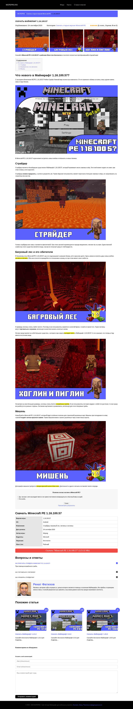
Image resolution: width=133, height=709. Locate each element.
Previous (113, 602)
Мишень (23, 69)
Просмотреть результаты (66, 505)
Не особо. (22, 499)
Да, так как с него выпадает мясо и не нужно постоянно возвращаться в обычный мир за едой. (51, 497)
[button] (17, 41)
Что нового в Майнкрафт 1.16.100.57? (29, 63)
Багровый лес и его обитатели (29, 67)
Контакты (75, 705)
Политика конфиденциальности (92, 705)
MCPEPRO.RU (12, 5)
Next (117, 602)
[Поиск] (126, 5)
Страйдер (23, 65)
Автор (81, 705)
